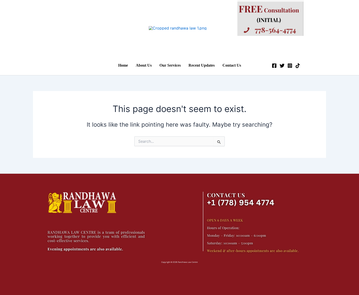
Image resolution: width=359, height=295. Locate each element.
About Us (144, 65)
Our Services (170, 65)
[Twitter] (282, 65)
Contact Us (231, 65)
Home (123, 65)
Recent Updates (202, 65)
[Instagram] (289, 65)
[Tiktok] (297, 65)
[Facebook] (274, 65)
